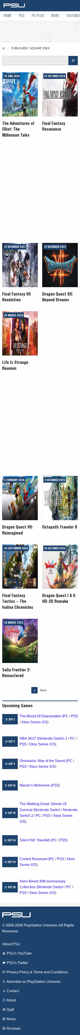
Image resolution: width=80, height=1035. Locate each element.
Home (8, 15)
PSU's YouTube (19, 953)
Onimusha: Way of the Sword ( (43, 761)
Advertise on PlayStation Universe (33, 981)
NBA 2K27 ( (29, 738)
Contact (12, 991)
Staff (10, 1010)
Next (43, 690)
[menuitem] (7, 16)
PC (65, 716)
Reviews (13, 1028)
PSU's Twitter (17, 963)
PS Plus (38, 15)
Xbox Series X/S (34, 722)
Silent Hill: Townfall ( (36, 840)
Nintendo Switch (47, 810)
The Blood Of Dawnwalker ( (41, 716)
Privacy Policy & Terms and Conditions (37, 972)
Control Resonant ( (34, 859)
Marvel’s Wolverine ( (36, 785)
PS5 (22, 15)
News (55, 15)
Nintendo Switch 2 (52, 738)
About (11, 1000)
